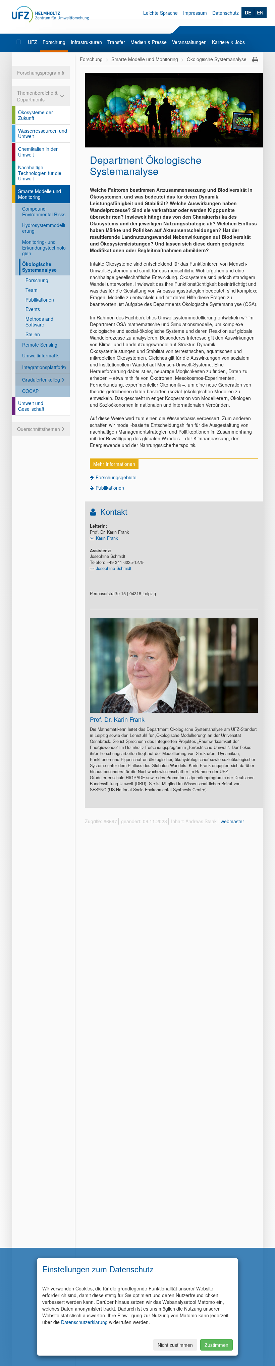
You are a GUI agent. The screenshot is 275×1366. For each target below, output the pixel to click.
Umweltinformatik (40, 355)
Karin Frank (107, 538)
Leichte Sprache (160, 12)
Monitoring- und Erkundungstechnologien (44, 247)
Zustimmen (216, 1344)
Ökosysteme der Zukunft (35, 115)
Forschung (54, 42)
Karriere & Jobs (228, 42)
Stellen (32, 334)
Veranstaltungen (189, 42)
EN (260, 12)
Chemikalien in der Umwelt (38, 151)
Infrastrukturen (86, 42)
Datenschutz (225, 12)
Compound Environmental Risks (43, 211)
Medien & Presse (148, 42)
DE (248, 12)
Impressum (195, 12)
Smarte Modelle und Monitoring (39, 194)
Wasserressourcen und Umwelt (42, 133)
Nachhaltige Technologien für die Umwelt (39, 173)
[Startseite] (19, 42)
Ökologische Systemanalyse (39, 267)
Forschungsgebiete (116, 477)
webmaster (232, 821)
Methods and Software (39, 321)
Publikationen (39, 299)
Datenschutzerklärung (84, 1322)
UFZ (32, 42)
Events (32, 309)
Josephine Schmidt (113, 568)
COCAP (30, 391)
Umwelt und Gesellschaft (31, 406)
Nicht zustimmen (175, 1344)
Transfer (116, 42)
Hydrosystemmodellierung (43, 228)
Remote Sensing (39, 344)
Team (31, 290)
